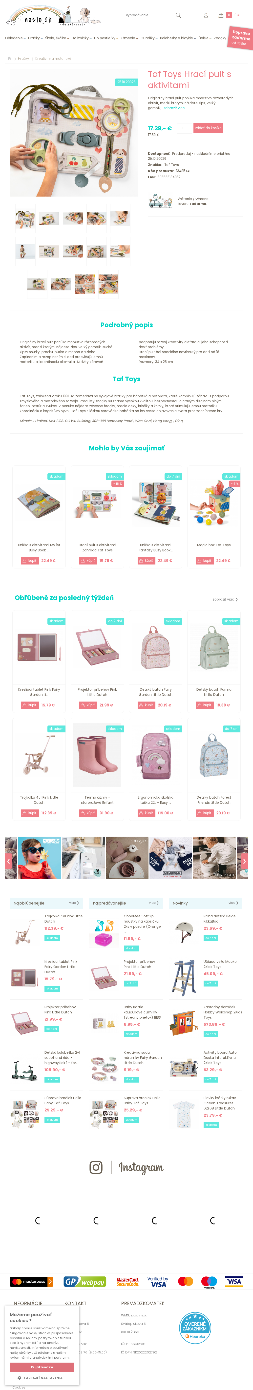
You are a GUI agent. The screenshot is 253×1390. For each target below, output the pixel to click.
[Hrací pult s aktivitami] (74, 133)
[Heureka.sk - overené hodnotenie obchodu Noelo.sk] (195, 1343)
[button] (42, 1377)
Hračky (34, 38)
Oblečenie (14, 38)
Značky (220, 38)
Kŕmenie (128, 38)
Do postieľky (104, 38)
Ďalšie (203, 38)
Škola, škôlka (55, 38)
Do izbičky (80, 38)
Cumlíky (148, 38)
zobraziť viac (174, 108)
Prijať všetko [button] (42, 1367)
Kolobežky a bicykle (176, 38)
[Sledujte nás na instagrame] (126, 1184)
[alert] (42, 1345)
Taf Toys (170, 164)
